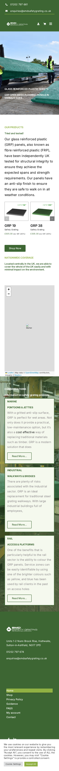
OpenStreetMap (32, 372)
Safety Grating (11, 229)
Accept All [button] (31, 764)
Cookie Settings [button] (13, 764)
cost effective (25, 432)
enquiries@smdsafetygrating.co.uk (26, 658)
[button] (7, 218)
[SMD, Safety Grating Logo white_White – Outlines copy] (17, 20)
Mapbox (18, 375)
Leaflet (10, 372)
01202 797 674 (15, 651)
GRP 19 (10, 225)
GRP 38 (36, 225)
